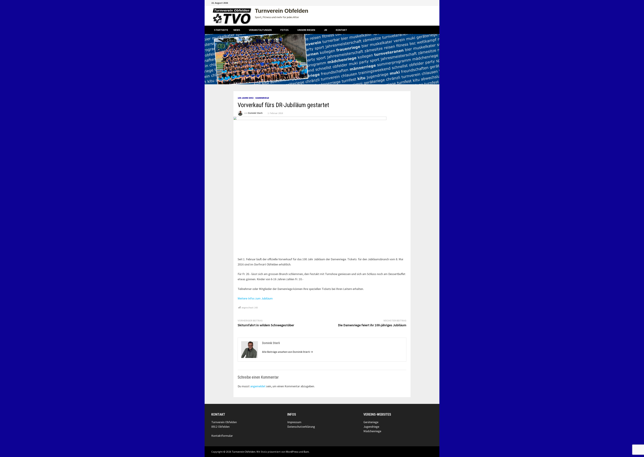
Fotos (284, 30)
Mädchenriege (372, 431)
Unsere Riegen (306, 30)
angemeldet (257, 386)
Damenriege (262, 97)
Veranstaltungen (260, 30)
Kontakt (341, 30)
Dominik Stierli (255, 113)
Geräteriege (370, 422)
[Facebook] (423, 3)
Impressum (294, 422)
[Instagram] (427, 3)
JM (325, 30)
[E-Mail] (431, 3)
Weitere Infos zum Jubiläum (255, 298)
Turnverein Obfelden (281, 11)
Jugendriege (371, 427)
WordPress (292, 451)
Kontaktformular (222, 436)
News (236, 30)
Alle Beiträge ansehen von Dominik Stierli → (287, 351)
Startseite (221, 30)
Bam (306, 451)
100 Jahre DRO (246, 97)
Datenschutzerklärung (301, 427)
